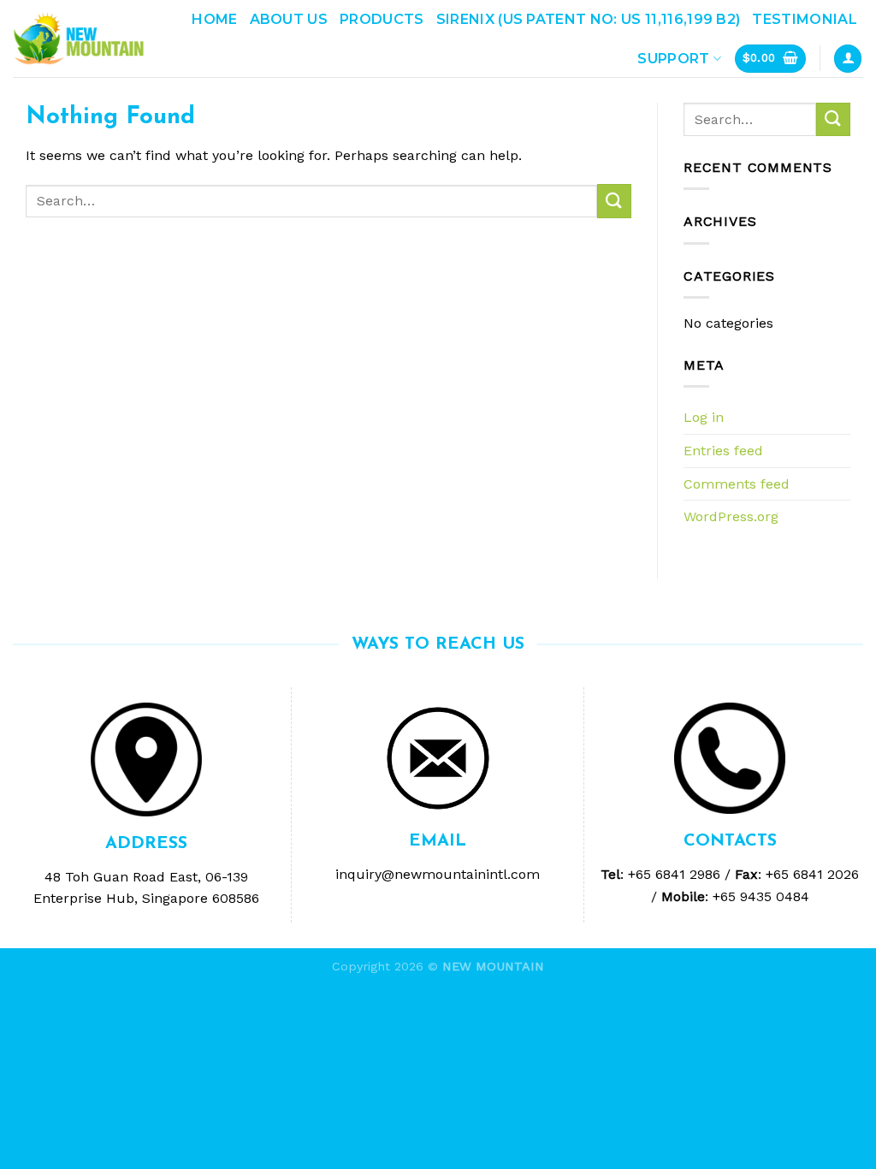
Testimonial (804, 19)
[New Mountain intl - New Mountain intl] (79, 38)
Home (214, 19)
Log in (704, 417)
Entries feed (723, 450)
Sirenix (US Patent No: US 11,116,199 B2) (588, 19)
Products (382, 19)
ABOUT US (289, 19)
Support (673, 58)
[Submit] (614, 200)
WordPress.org (731, 516)
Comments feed (737, 484)
